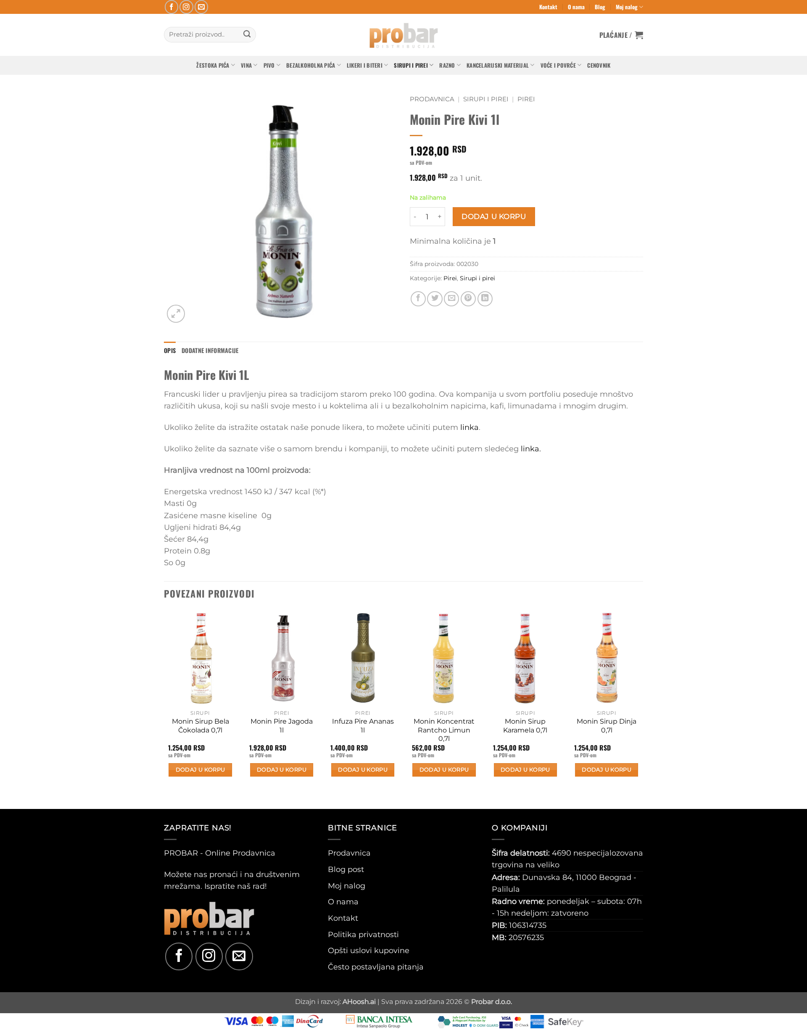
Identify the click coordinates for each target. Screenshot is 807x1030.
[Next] (642, 708)
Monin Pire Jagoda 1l (282, 725)
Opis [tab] (170, 350)
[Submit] (247, 34)
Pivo (269, 65)
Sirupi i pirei (411, 65)
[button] (621, 35)
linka (469, 427)
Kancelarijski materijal (498, 65)
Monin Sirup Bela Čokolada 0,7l (200, 725)
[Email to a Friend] (451, 298)
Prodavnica (432, 99)
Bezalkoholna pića (310, 65)
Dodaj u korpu (494, 216)
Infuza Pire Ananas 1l (363, 725)
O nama (576, 7)
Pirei (526, 99)
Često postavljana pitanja (376, 966)
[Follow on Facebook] (172, 7)
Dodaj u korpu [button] (200, 770)
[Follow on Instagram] (186, 7)
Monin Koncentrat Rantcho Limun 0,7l (444, 730)
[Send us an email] (201, 7)
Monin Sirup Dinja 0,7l (606, 725)
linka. (531, 448)
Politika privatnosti (363, 934)
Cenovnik (598, 65)
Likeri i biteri (364, 65)
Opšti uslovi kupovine (368, 950)
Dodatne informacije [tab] (210, 350)
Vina (246, 65)
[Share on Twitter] (434, 298)
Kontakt (548, 7)
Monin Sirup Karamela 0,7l (525, 725)
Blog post (346, 869)
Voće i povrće (558, 65)
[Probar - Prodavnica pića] (403, 35)
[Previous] (164, 708)
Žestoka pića (212, 65)
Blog (600, 7)
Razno (447, 65)
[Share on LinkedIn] (485, 298)
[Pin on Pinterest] (468, 298)
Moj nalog (627, 7)
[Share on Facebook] (418, 298)
